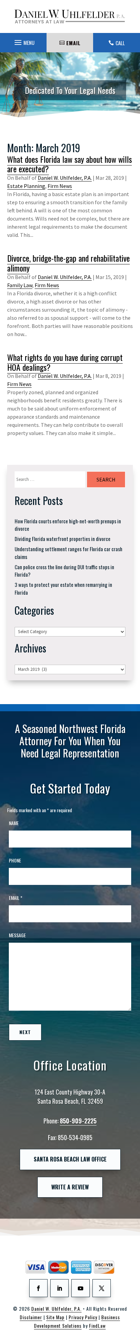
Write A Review (70, 1187)
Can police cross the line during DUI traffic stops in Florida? (64, 570)
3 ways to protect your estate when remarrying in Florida (63, 588)
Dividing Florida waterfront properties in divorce (62, 538)
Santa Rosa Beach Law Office (70, 1159)
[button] (23, 40)
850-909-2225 (78, 1120)
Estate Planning (26, 185)
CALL (120, 43)
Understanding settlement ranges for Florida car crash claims (68, 552)
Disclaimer (31, 1317)
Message (17, 935)
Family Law (19, 285)
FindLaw (97, 1325)
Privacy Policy (83, 1317)
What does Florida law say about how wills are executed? (69, 164)
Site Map (55, 1317)
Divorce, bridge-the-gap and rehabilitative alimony (68, 263)
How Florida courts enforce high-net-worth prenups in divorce (68, 525)
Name (14, 822)
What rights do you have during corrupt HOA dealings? (65, 362)
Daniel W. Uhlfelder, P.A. (65, 177)
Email (15, 897)
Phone (15, 860)
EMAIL (73, 43)
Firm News (60, 185)
